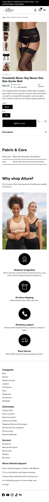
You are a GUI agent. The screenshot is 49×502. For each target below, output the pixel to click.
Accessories (7, 397)
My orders (6, 457)
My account (7, 450)
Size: (4, 111)
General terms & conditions (13, 427)
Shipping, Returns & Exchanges (14, 424)
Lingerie (5, 383)
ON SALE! (6, 401)
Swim (4, 390)
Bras (4, 373)
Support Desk (7, 410)
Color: (4, 103)
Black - (7, 107)
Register (5, 454)
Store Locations (8, 414)
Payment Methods (9, 434)
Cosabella (6, 74)
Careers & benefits (9, 420)
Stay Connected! (8, 417)
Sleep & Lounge (8, 380)
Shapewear (6, 394)
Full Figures (7, 387)
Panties (5, 377)
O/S (6, 115)
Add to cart (19, 123)
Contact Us (6, 444)
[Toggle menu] (44, 10)
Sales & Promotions (10, 447)
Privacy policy (7, 431)
